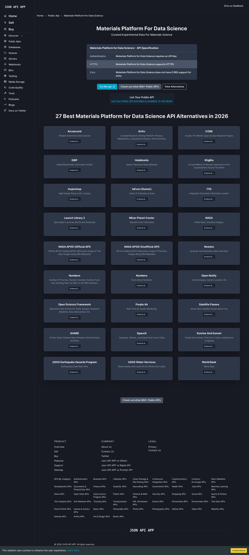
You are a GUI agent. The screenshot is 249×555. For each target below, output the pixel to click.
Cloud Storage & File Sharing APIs (140, 480)
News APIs (59, 494)
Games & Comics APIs (82, 510)
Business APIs (99, 479)
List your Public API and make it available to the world (141, 101)
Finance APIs (99, 486)
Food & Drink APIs (62, 509)
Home (40, 15)
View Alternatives (174, 86)
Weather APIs (217, 509)
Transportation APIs (120, 503)
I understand (238, 550)
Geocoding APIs (140, 486)
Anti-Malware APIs (82, 501)
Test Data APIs (218, 501)
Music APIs (98, 509)
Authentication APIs (80, 480)
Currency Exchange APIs (199, 480)
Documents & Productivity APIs (82, 488)
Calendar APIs (119, 479)
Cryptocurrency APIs (179, 480)
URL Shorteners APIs (140, 503)
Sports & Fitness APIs (219, 495)
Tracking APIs (99, 501)
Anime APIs (79, 516)
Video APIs (197, 509)
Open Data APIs (81, 494)
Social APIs (197, 494)
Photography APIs (160, 509)
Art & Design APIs (101, 516)
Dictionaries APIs (180, 501)
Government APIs (160, 486)
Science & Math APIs (140, 495)
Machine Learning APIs (219, 488)
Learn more (73, 550)
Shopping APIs (179, 494)
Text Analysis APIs (62, 501)
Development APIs (62, 486)
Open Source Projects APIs (99, 495)
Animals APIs (60, 516)
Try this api (105, 86)
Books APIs (118, 516)
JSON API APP (15, 7)
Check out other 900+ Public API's (140, 86)
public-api (53, 15)
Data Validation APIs (218, 480)
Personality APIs (120, 509)
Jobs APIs (196, 486)
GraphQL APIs (119, 486)
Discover (13, 35)
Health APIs (177, 486)
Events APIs (157, 501)
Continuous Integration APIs (159, 480)
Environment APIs (200, 501)
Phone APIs (138, 509)
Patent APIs (118, 494)
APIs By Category (62, 479)
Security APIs (158, 494)
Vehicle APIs (177, 509)
